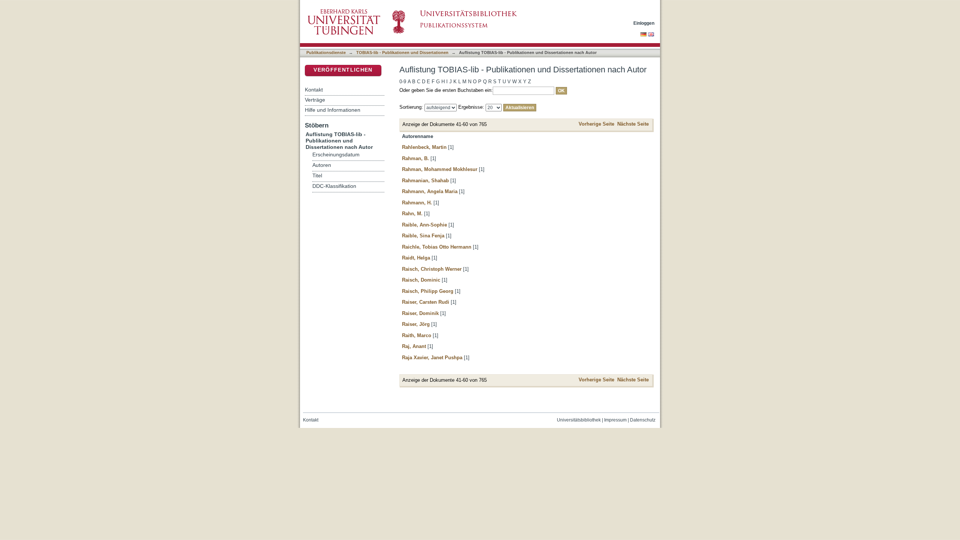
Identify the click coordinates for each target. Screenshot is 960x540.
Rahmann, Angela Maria (430, 191)
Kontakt (314, 90)
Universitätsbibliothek (579, 420)
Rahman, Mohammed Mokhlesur (439, 169)
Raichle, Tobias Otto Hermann (436, 247)
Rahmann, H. (417, 203)
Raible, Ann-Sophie (424, 225)
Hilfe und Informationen (332, 110)
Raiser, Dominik (420, 313)
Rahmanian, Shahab (425, 180)
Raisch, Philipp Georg (427, 291)
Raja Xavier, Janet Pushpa (432, 357)
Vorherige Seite (596, 124)
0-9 (402, 81)
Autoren (321, 165)
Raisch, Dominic (421, 280)
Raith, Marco (416, 335)
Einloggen (643, 23)
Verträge (315, 100)
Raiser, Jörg (416, 324)
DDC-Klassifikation (334, 186)
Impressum (615, 420)
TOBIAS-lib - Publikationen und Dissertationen (402, 52)
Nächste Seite (633, 124)
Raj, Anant (414, 346)
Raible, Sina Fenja (423, 235)
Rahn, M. (412, 213)
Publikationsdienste (326, 52)
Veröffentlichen (343, 70)
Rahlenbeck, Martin (424, 147)
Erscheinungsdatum (336, 155)
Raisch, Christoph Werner (432, 269)
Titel (317, 175)
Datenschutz (643, 420)
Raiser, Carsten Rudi (425, 302)
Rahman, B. (415, 158)
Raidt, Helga (416, 258)
